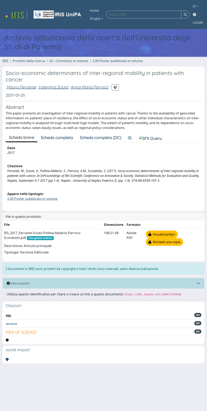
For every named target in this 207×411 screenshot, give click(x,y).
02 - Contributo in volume (68, 61)
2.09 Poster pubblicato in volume (118, 61)
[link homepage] (14, 14)
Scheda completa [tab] (57, 137)
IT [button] (194, 6)
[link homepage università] (57, 14)
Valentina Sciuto (53, 86)
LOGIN (198, 22)
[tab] (130, 137)
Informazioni (19, 283)
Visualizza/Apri (163, 234)
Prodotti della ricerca (29, 61)
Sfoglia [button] (95, 18)
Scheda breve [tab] (21, 137)
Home (94, 10)
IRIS (5, 61)
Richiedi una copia (166, 242)
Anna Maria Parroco (89, 86)
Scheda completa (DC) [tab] (100, 137)
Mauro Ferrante (21, 86)
